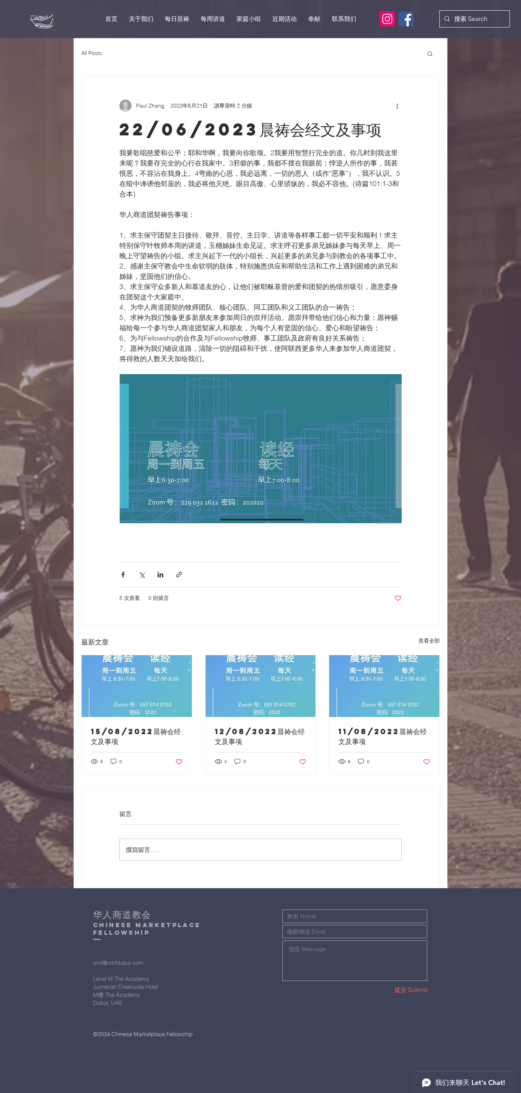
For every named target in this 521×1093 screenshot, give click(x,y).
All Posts (91, 53)
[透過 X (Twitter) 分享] (141, 574)
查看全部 (429, 640)
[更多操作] (397, 105)
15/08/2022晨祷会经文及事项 (136, 736)
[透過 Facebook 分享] (123, 574)
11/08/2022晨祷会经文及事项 (382, 736)
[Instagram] (387, 18)
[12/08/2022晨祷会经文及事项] (261, 686)
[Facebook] (406, 18)
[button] (430, 53)
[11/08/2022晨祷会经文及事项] (384, 686)
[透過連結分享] (179, 574)
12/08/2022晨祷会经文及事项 (260, 736)
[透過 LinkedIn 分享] (160, 574)
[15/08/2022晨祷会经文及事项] (137, 686)
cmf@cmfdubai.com (118, 962)
